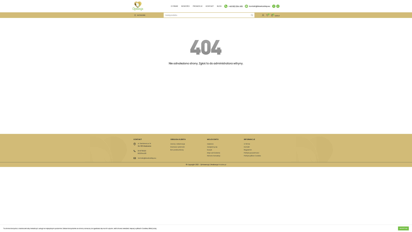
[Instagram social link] (277, 6)
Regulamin (248, 150)
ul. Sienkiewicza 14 (144, 143)
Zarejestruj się (212, 147)
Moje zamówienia (213, 153)
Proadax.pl (222, 164)
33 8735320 (142, 151)
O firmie (247, 144)
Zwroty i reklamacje (177, 144)
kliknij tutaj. (153, 228)
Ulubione (210, 144)
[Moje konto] (263, 15)
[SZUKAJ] (252, 15)
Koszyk (209, 150)
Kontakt (247, 147)
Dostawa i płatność (177, 147)
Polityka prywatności (251, 153)
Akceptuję (403, 228)
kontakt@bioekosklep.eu (147, 158)
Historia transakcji (213, 156)
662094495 (142, 153)
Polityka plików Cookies (252, 156)
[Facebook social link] (273, 6)
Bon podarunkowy (177, 150)
